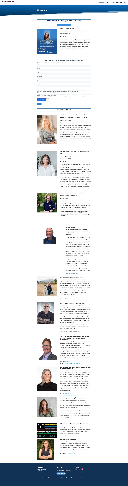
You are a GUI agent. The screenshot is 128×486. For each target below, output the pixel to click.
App (125, 2)
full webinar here (67, 298)
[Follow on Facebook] (76, 469)
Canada (82, 477)
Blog (113, 2)
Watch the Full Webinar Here (72, 273)
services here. (75, 297)
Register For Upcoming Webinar (64, 25)
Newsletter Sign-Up (61, 473)
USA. (85, 477)
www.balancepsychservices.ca (70, 395)
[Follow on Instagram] (82, 469)
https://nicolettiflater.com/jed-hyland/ (72, 363)
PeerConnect (101, 2)
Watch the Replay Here (64, 217)
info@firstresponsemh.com (42, 469)
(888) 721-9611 (40, 470)
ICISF (67, 239)
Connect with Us (119, 2)
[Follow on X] (79, 469)
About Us (108, 2)
